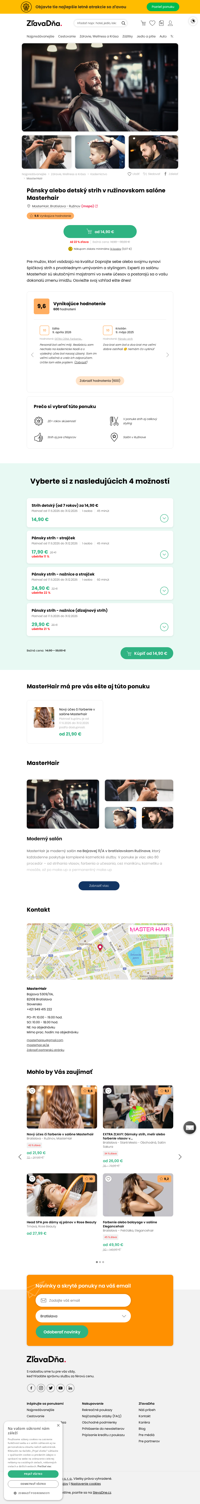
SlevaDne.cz (102, 1492)
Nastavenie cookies (86, 1483)
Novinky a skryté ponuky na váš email (83, 1286)
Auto (163, 36)
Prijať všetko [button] (33, 1474)
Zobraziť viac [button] (99, 885)
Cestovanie (67, 36)
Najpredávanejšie (40, 36)
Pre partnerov (149, 1441)
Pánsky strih (125, 338)
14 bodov (115, 249)
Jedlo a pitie (146, 36)
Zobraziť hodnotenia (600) (100, 380)
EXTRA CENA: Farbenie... (68, 338)
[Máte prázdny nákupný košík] (143, 23)
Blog (142, 1428)
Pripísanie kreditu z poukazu (103, 1435)
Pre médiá (146, 1435)
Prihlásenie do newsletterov (103, 1428)
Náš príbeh (147, 1410)
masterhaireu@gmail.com (45, 1040)
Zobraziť (80, 362)
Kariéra (144, 1422)
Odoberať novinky (62, 1332)
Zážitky (127, 36)
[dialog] (33, 1460)
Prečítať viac (45, 1466)
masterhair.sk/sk (38, 1045)
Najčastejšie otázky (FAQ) (101, 1416)
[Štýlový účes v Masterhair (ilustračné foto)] (100, 87)
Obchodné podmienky (99, 1422)
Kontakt (145, 1416)
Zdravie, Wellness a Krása (99, 36)
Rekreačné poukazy (97, 1410)
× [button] (58, 1425)
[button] (32, 345)
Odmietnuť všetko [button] (33, 1484)
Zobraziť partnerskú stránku (45, 1050)
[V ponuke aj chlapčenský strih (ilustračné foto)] (100, 152)
